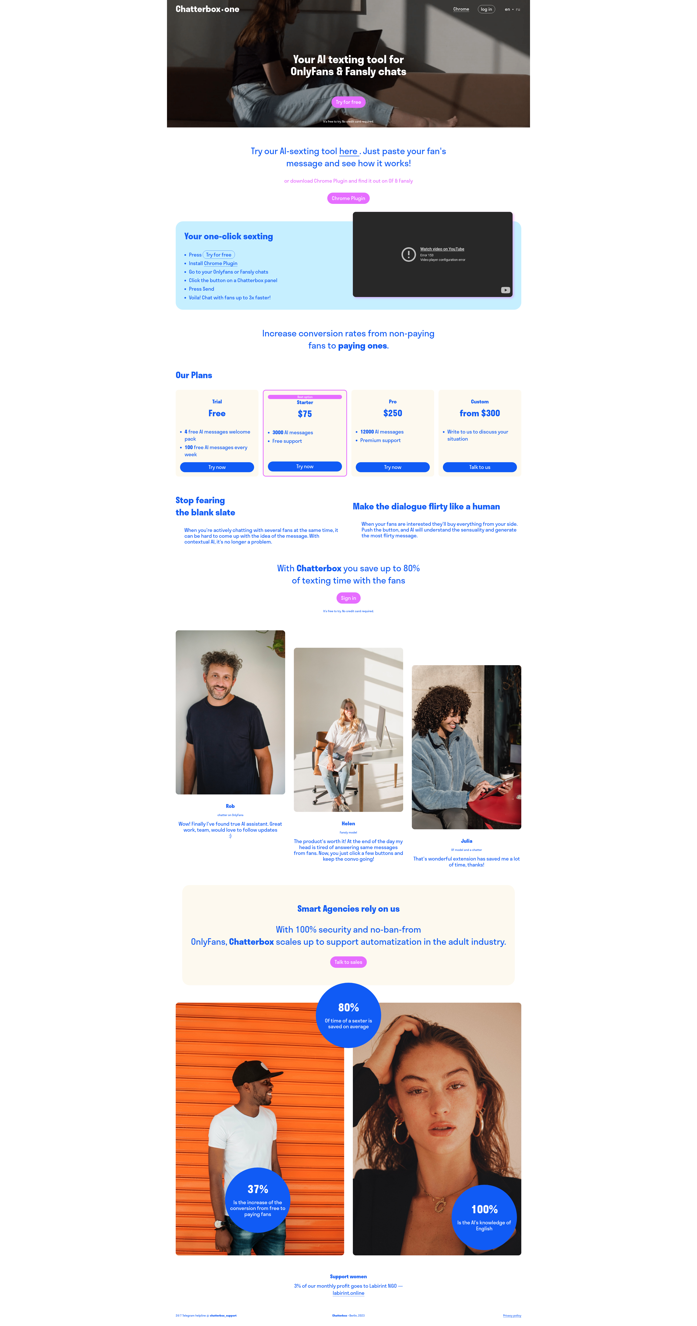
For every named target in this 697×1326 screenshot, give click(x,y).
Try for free (348, 102)
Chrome (461, 9)
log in (486, 9)
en (507, 9)
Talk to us (479, 467)
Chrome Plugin (348, 198)
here (349, 150)
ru (518, 9)
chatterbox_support (223, 1315)
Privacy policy (512, 1315)
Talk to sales (348, 962)
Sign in (348, 598)
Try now (217, 467)
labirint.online (348, 1293)
